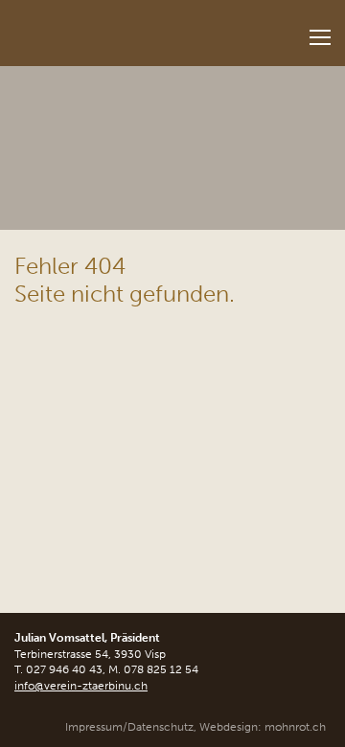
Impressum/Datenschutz (129, 727)
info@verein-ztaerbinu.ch (81, 685)
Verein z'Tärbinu (120, 27)
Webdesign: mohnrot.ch (262, 727)
